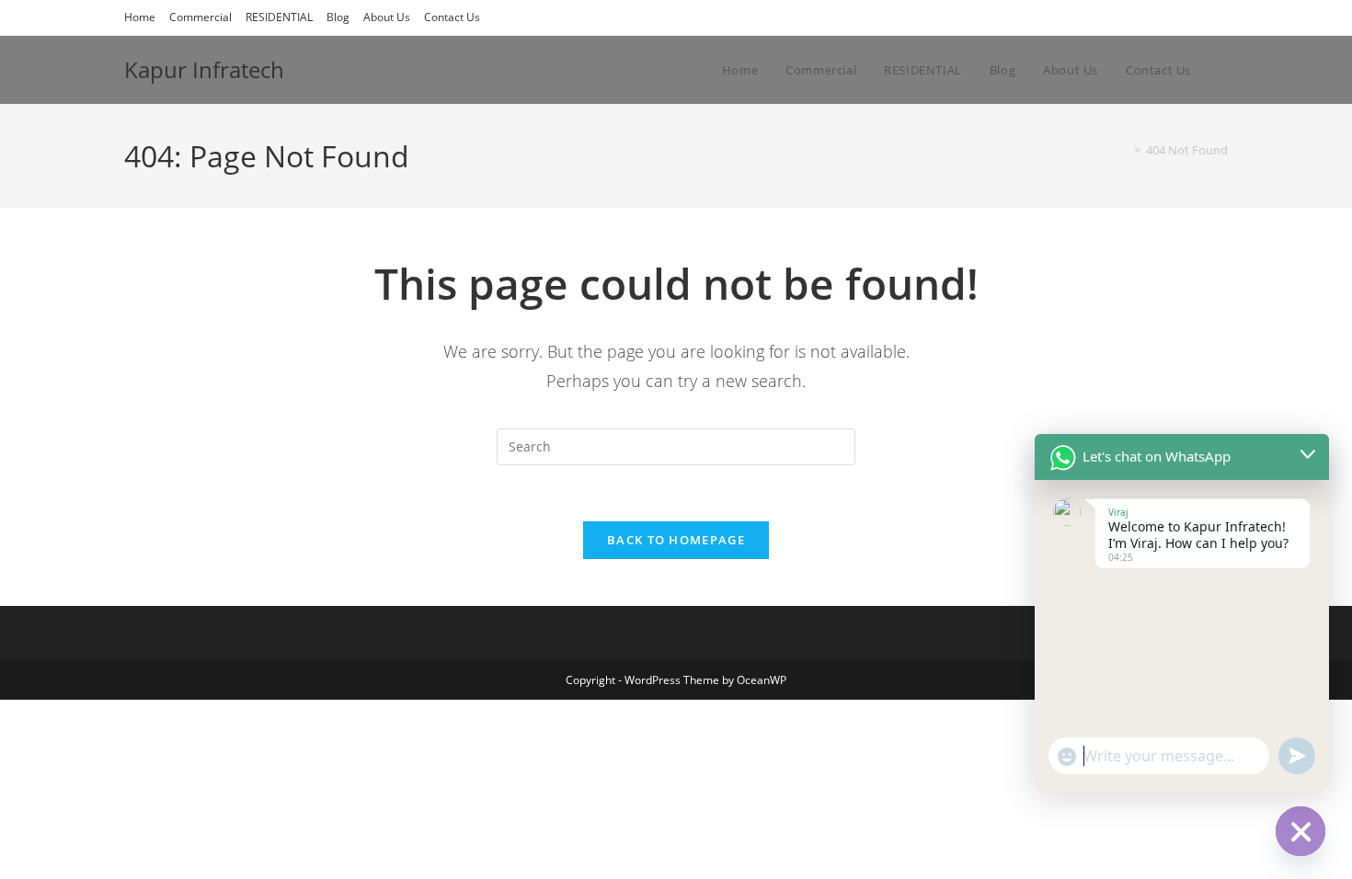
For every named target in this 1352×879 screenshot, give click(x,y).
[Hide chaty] (1300, 831)
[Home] (1124, 150)
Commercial (200, 17)
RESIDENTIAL (279, 17)
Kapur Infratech (204, 69)
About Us (386, 17)
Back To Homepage (676, 539)
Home (139, 17)
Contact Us (452, 17)
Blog (338, 17)
